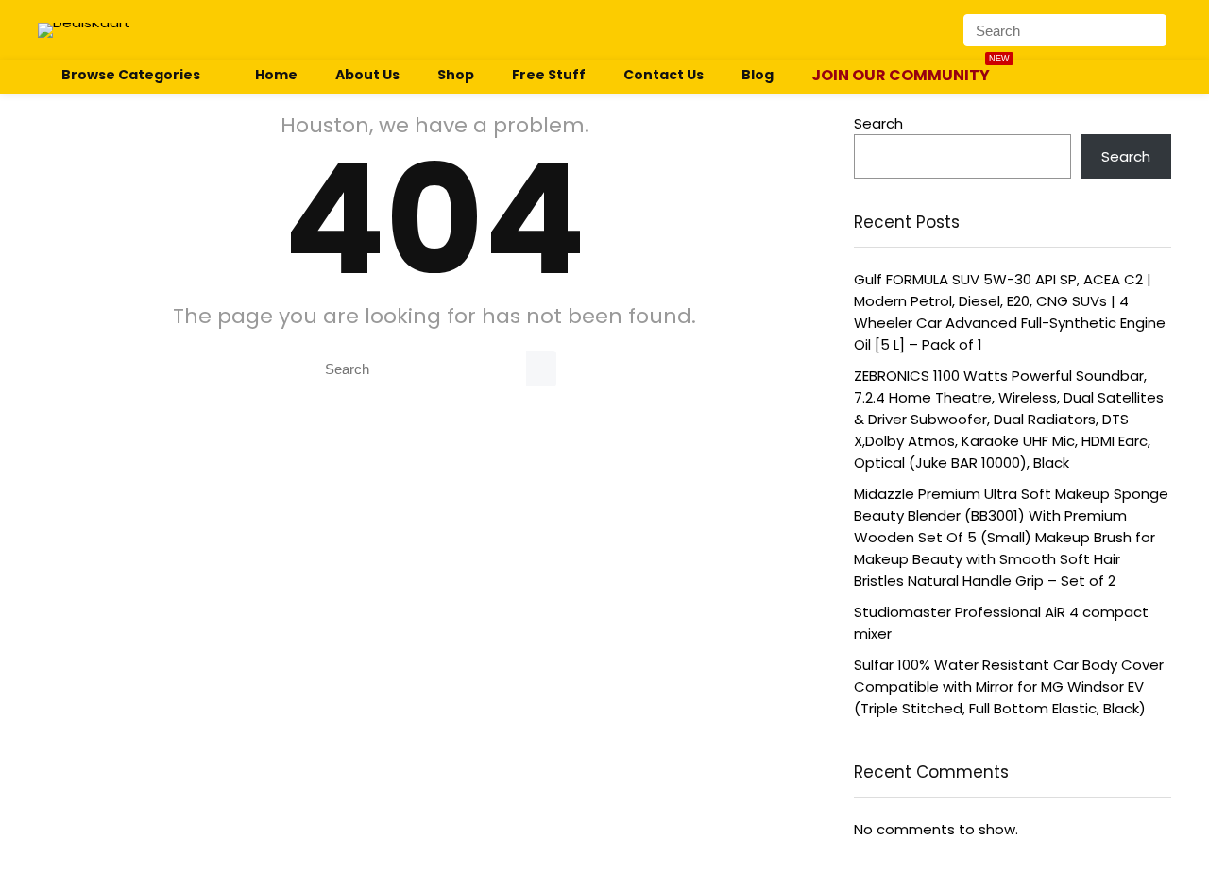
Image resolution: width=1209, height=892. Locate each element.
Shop (455, 74)
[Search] (1155, 30)
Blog (757, 74)
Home (276, 74)
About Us (367, 74)
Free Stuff (549, 74)
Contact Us (663, 74)
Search (878, 123)
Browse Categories (130, 74)
